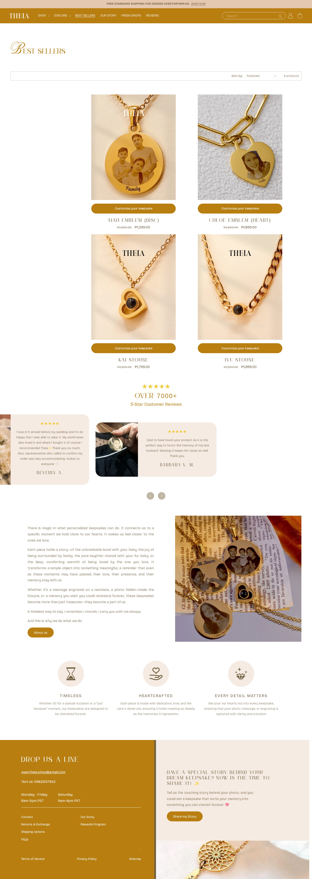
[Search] (280, 16)
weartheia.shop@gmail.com (43, 772)
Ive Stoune (240, 360)
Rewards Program (93, 824)
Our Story (87, 817)
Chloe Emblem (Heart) (240, 220)
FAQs (24, 839)
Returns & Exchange (35, 824)
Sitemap (135, 859)
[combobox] (253, 15)
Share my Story (184, 816)
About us (40, 633)
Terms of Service (33, 859)
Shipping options (33, 832)
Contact (27, 817)
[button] (44, 15)
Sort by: (237, 76)
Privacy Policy (87, 859)
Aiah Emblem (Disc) (133, 220)
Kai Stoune (134, 360)
